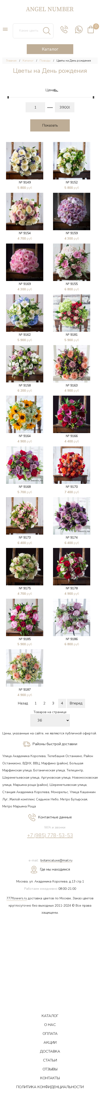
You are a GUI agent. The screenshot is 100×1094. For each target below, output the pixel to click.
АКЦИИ (50, 1042)
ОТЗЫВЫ (50, 1069)
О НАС (50, 1024)
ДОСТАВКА (50, 1051)
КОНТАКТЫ (50, 1078)
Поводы (45, 60)
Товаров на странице (50, 712)
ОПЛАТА (50, 1033)
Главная (11, 60)
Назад (23, 703)
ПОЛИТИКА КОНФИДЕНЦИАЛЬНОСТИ (50, 1087)
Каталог (28, 60)
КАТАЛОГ (50, 1015)
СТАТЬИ (50, 1060)
